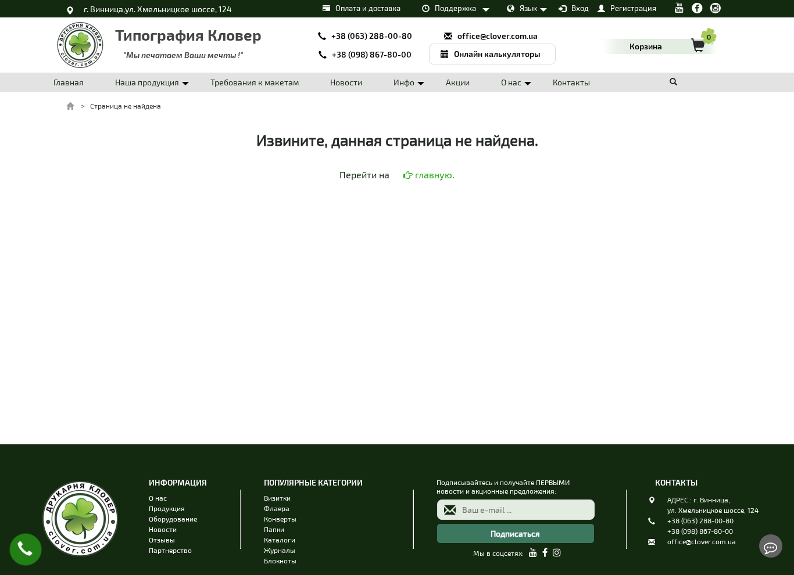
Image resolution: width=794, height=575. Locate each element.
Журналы (279, 550)
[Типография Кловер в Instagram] (715, 6)
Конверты (280, 519)
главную (432, 174)
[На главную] (71, 105)
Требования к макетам (254, 82)
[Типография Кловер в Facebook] (697, 6)
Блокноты (280, 560)
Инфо (404, 82)
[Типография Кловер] (80, 565)
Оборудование (173, 519)
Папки (274, 529)
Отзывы (162, 540)
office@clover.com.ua (701, 541)
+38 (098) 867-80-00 (700, 531)
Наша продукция (147, 82)
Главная (68, 82)
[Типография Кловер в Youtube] (679, 6)
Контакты (571, 82)
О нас (511, 82)
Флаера (276, 508)
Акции (458, 82)
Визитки (277, 498)
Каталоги (279, 540)
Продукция (167, 508)
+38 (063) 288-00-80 (700, 520)
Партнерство (170, 550)
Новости (346, 82)
